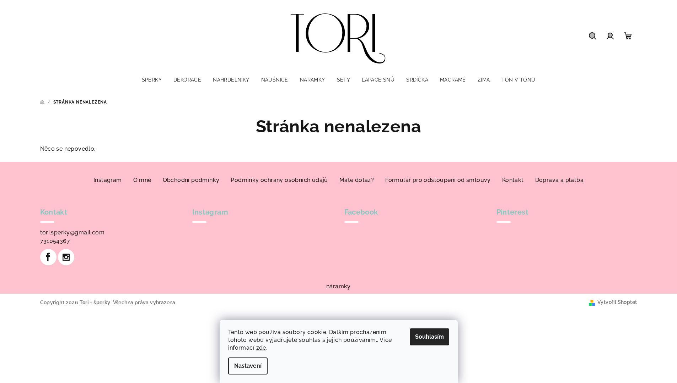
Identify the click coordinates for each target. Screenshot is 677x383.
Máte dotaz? (356, 180)
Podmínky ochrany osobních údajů (279, 180)
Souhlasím (429, 336)
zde (261, 347)
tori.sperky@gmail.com (72, 232)
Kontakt (513, 180)
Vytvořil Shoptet (617, 302)
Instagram (107, 180)
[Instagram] (66, 257)
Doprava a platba (559, 180)
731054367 (55, 241)
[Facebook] (48, 257)
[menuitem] (151, 80)
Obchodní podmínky (191, 180)
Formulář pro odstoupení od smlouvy (438, 180)
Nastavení (248, 365)
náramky (338, 286)
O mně (142, 180)
